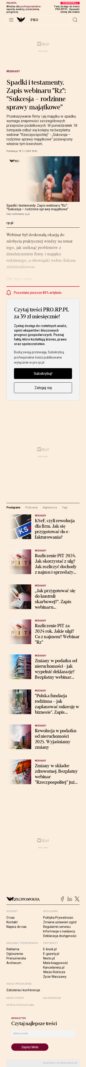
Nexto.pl (49, 958)
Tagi (64, 507)
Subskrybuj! (43, 373)
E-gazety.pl (51, 954)
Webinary (13, 71)
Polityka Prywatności (58, 917)
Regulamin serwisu (57, 927)
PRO (35, 20)
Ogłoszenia (14, 954)
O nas (10, 917)
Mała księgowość (55, 963)
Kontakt (12, 922)
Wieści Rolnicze (54, 972)
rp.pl (9, 223)
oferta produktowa (20, 1005)
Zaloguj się (43, 388)
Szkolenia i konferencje (23, 990)
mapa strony (15, 998)
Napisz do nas (16, 927)
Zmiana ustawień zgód (59, 922)
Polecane (31, 507)
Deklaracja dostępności (59, 936)
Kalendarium (52, 998)
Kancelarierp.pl (53, 967)
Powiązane (13, 507)
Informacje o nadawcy (59, 931)
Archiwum (13, 963)
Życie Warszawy (55, 976)
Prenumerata (16, 958)
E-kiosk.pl (50, 949)
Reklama (12, 949)
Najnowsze (50, 507)
